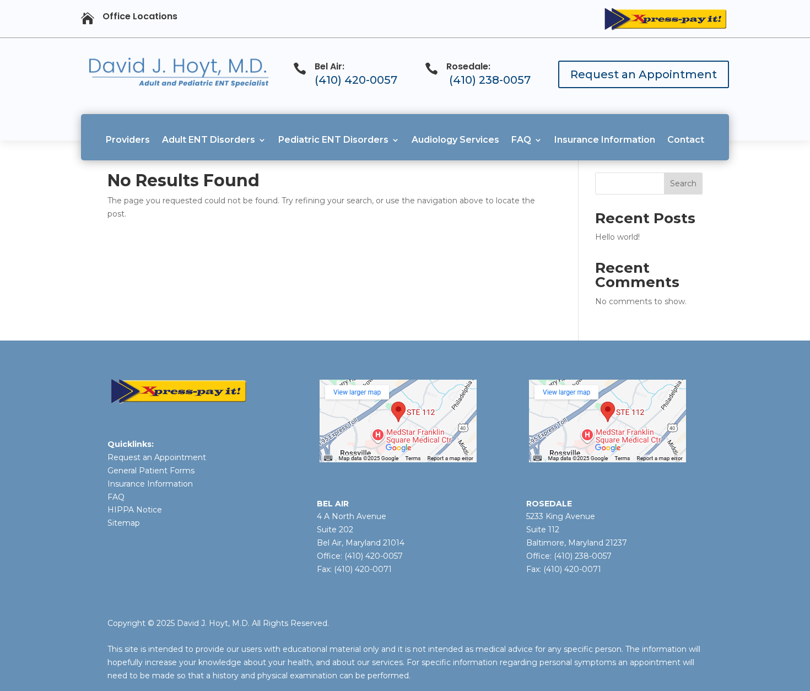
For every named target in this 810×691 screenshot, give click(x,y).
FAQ (521, 139)
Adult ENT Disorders (208, 139)
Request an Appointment (643, 74)
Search (683, 183)
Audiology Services (455, 139)
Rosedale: (468, 66)
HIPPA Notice (134, 510)
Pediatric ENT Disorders (333, 139)
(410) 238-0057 (490, 80)
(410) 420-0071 (363, 569)
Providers (128, 139)
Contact (685, 139)
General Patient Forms (151, 471)
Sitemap (123, 523)
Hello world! (617, 237)
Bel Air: (329, 66)
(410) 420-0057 (356, 80)
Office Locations (139, 16)
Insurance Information (604, 139)
